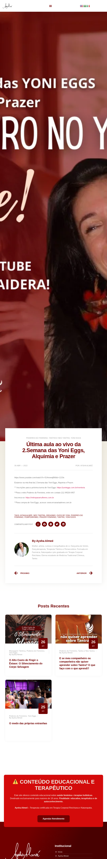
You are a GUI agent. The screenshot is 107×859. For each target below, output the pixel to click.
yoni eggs (71, 517)
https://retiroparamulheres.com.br (40, 497)
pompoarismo (31, 517)
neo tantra (39, 515)
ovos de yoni (63, 515)
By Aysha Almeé (42, 541)
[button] (50, 6)
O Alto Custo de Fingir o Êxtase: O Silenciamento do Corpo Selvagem (25, 663)
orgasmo (51, 515)
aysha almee (26, 515)
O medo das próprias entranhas (28, 723)
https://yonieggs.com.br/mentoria (71, 487)
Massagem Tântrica (17, 651)
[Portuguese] (85, 5)
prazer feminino (47, 517)
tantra (60, 517)
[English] (81, 5)
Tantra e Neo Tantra (59, 438)
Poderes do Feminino (37, 438)
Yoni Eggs (76, 438)
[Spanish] (88, 5)
